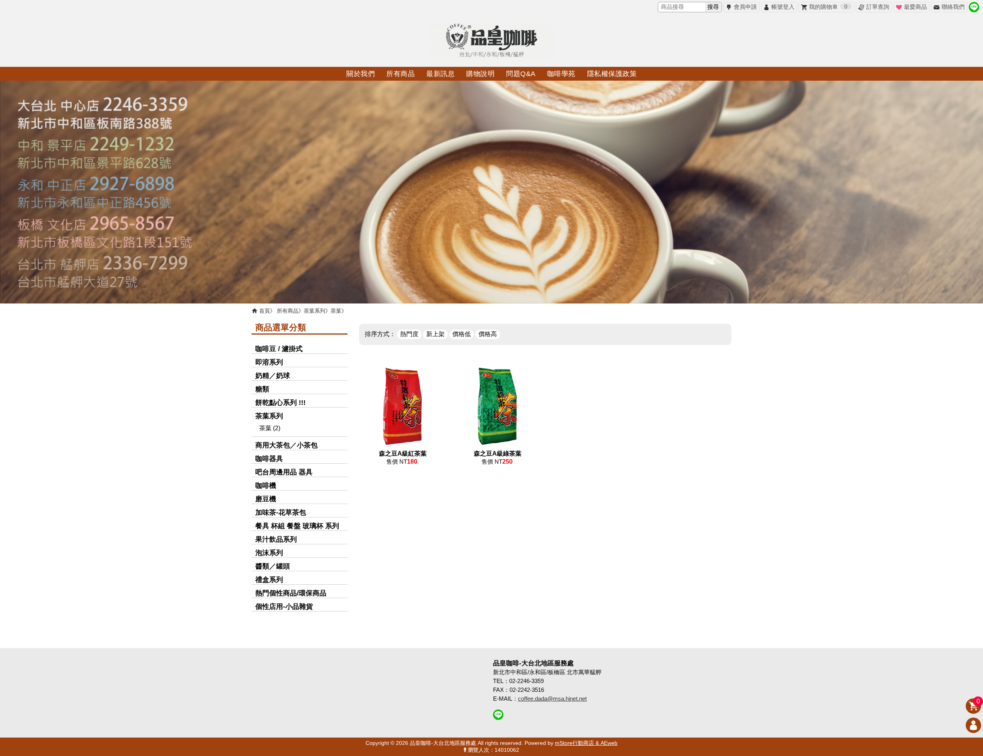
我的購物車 (828, 6)
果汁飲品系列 (276, 539)
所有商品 (287, 311)
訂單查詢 (877, 6)
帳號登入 (782, 6)
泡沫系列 (269, 553)
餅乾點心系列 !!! (280, 402)
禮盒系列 (269, 580)
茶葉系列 (314, 311)
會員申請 (745, 6)
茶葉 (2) (269, 428)
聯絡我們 (953, 6)
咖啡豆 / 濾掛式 (279, 349)
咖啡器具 (269, 459)
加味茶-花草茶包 (280, 512)
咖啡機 (265, 485)
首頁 (264, 311)
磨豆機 (265, 499)
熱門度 (409, 334)
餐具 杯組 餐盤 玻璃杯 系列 (297, 526)
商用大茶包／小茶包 (286, 445)
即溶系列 (269, 362)
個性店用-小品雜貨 (284, 606)
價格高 (487, 334)
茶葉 (336, 311)
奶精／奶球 (272, 376)
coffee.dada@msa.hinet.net (552, 698)
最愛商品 (915, 6)
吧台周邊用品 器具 (284, 472)
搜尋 (713, 6)
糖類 (262, 389)
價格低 (461, 334)
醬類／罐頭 (272, 566)
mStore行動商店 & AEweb (586, 743)
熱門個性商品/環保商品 (290, 593)
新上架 (435, 334)
